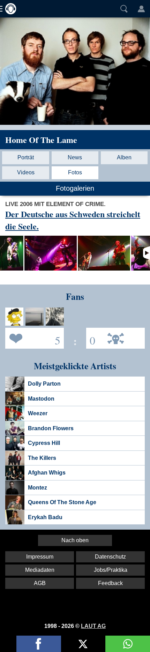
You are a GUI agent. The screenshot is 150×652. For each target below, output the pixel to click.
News (75, 157)
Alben (124, 157)
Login (141, 8)
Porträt (25, 157)
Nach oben (75, 540)
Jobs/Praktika (110, 570)
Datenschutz (110, 557)
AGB (40, 583)
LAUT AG (93, 626)
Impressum (39, 557)
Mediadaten (39, 570)
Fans (32, 338)
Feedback (110, 583)
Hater (90, 338)
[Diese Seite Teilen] (38, 644)
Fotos (75, 172)
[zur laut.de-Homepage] (8, 8)
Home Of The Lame (41, 140)
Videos (26, 172)
